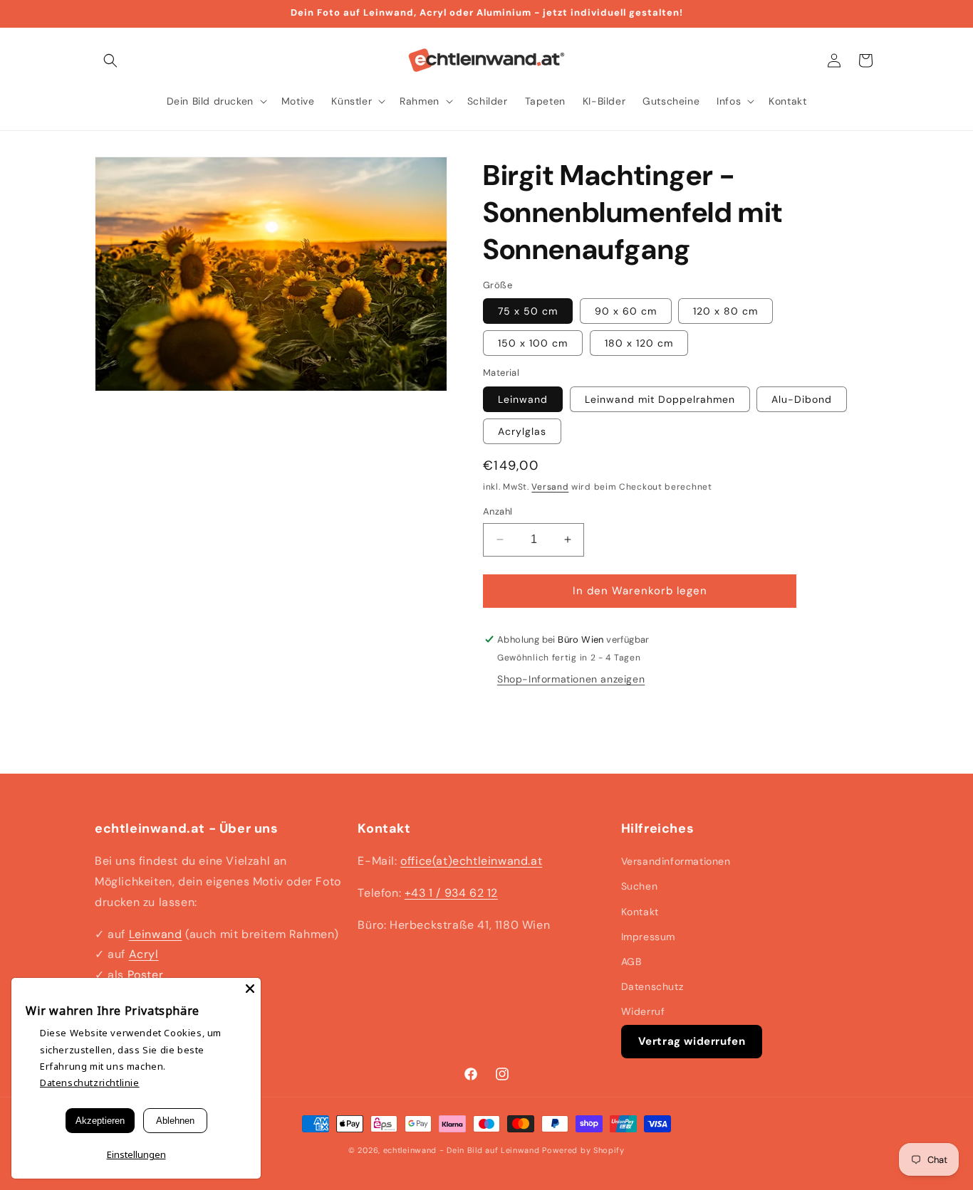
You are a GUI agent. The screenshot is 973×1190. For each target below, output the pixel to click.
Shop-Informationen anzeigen (571, 679)
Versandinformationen (676, 861)
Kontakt (640, 911)
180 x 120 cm (639, 343)
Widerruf (643, 1011)
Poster (146, 974)
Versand (549, 487)
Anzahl (497, 511)
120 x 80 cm (725, 311)
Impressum (648, 936)
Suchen (639, 886)
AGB (631, 961)
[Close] (250, 988)
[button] (110, 60)
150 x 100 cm (533, 343)
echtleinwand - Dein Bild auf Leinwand (461, 1150)
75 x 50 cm (528, 311)
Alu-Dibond (801, 399)
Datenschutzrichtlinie (90, 1082)
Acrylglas (522, 431)
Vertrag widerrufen (692, 1041)
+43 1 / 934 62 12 (451, 892)
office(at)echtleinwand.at (471, 860)
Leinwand (523, 399)
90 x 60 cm (626, 311)
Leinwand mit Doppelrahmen (660, 399)
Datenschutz (652, 986)
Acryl (144, 954)
